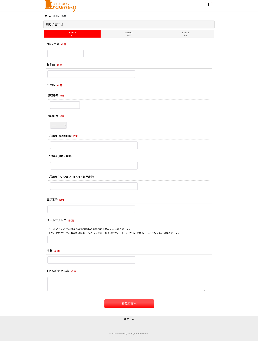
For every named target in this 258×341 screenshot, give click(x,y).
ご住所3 (71, 176)
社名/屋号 (53, 44)
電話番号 (52, 199)
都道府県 (53, 116)
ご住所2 (60, 156)
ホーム (130, 319)
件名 (49, 250)
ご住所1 (60, 135)
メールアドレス (56, 220)
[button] (208, 4)
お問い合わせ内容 (58, 271)
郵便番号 (53, 95)
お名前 (51, 64)
